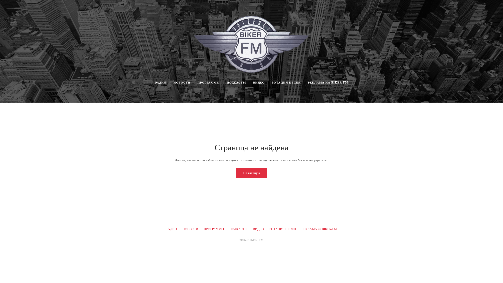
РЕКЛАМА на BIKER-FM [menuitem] (328, 82)
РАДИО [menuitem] (160, 82)
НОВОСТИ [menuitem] (181, 82)
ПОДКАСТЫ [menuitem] (236, 82)
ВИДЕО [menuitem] (259, 82)
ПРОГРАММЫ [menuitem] (208, 82)
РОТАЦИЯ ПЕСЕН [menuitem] (286, 82)
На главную (251, 173)
